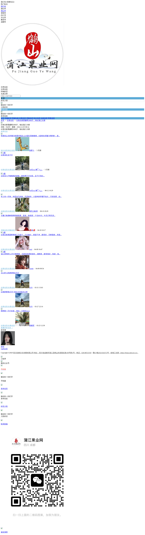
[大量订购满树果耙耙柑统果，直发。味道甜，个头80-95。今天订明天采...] (2, 213)
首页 (2, 118)
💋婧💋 (32, 230)
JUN (30, 287)
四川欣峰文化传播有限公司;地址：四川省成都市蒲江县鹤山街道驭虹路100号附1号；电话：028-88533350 (52, 353)
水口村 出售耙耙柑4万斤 (10, 273)
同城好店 (8, 118)
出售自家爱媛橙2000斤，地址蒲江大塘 (30, 120)
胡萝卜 (31, 150)
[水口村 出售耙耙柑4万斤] (2, 271)
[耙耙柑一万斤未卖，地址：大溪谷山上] (2, 309)
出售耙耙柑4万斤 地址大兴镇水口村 (14, 292)
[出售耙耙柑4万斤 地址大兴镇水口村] (2, 290)
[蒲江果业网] (32, 85)
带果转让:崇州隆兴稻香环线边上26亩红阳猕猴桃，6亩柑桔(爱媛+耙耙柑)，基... (30, 136)
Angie (31, 268)
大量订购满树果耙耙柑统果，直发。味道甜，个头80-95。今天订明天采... (28, 215)
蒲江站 (3, 6)
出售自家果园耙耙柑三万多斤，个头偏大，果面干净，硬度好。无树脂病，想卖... (31, 235)
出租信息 (44, 118)
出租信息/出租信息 (8, 211)
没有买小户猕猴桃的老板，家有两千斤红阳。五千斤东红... (23, 176)
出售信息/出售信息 (8, 170)
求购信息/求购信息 (8, 230)
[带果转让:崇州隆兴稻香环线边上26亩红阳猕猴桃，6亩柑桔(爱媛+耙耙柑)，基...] (2, 134)
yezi (30, 249)
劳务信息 (51, 118)
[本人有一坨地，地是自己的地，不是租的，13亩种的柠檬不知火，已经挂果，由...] (2, 194)
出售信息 (22, 118)
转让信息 (37, 118)
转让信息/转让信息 (8, 150)
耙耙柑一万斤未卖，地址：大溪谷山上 (15, 311)
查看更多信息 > (7, 328)
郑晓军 (31, 325)
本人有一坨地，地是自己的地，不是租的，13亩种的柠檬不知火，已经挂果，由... (31, 196)
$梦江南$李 (33, 211)
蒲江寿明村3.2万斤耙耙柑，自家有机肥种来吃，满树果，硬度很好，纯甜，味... (30, 254)
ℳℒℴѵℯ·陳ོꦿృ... (36, 170)
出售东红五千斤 (7, 155)
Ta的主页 (4, 349)
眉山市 (3, 11)
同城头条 (15, 118)
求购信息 (29, 118)
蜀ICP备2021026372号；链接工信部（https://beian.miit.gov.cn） (115, 353)
